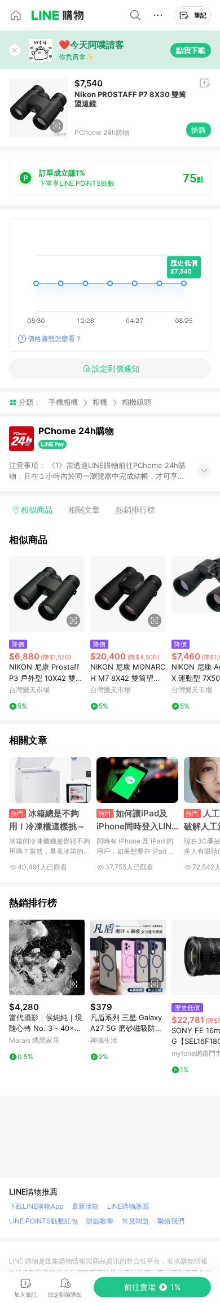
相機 (100, 401)
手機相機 (63, 401)
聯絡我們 (170, 1221)
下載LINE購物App (36, 1206)
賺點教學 (99, 1221)
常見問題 (135, 1221)
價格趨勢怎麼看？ (55, 338)
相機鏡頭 (136, 402)
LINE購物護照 (128, 1206)
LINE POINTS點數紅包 (43, 1221)
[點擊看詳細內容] (47, 594)
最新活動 (85, 1206)
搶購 (198, 129)
